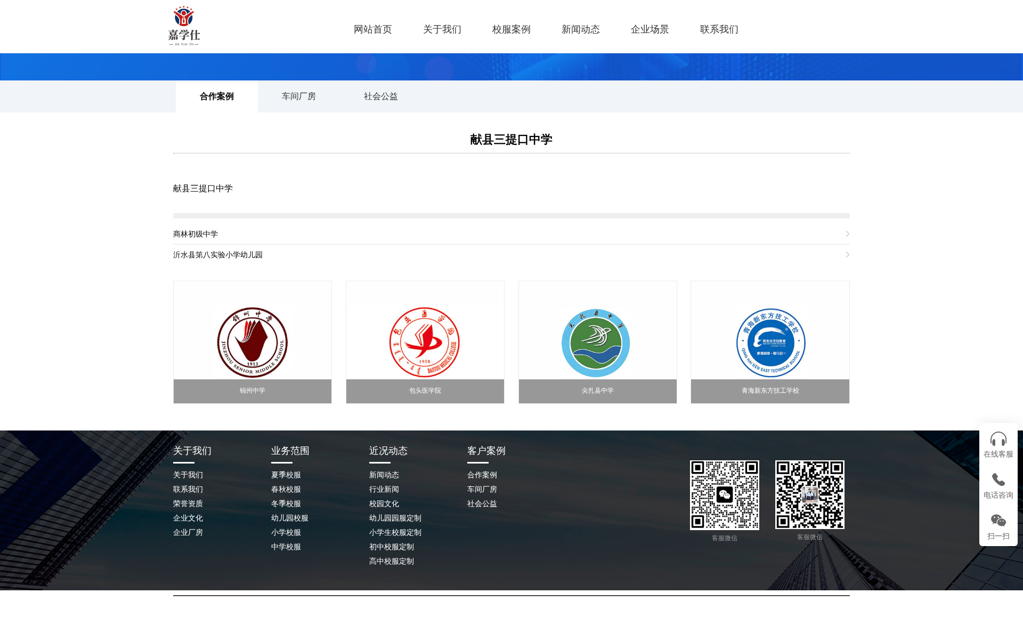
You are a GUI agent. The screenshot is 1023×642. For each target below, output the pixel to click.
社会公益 (381, 96)
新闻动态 (581, 29)
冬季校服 (286, 503)
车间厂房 (299, 96)
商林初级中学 (195, 234)
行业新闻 (384, 489)
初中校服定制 (391, 546)
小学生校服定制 (395, 532)
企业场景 (650, 29)
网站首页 (373, 29)
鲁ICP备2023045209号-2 (609, 620)
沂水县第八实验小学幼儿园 (218, 254)
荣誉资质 (188, 503)
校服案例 (511, 29)
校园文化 (384, 503)
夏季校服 (286, 474)
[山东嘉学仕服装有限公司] (232, 26)
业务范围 (290, 450)
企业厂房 (188, 532)
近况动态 (388, 450)
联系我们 (719, 29)
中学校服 (286, 546)
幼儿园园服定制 (395, 518)
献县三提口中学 (511, 139)
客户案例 (486, 450)
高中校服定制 (391, 561)
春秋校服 (286, 489)
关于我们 (442, 29)
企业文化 (188, 518)
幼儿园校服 (289, 518)
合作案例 (217, 96)
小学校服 (286, 532)
